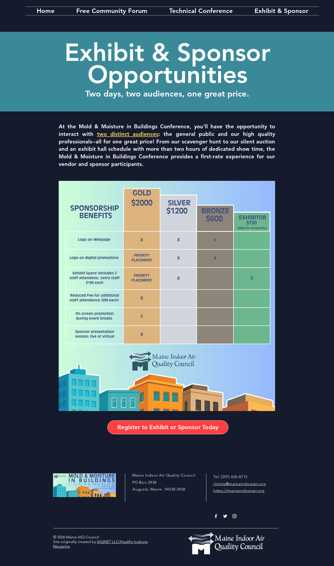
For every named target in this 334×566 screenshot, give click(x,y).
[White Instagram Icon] (234, 516)
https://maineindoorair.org (239, 490)
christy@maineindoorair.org (239, 483)
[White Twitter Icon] (225, 516)
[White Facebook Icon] (216, 516)
